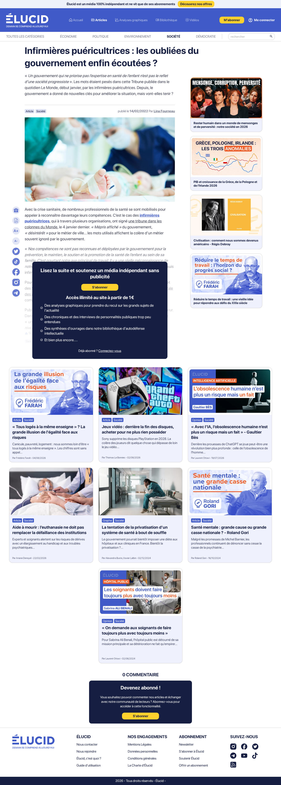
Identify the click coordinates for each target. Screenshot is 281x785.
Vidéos (194, 20)
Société (173, 36)
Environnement (137, 36)
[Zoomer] (15, 231)
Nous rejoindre (86, 751)
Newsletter (186, 744)
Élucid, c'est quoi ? (89, 758)
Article (29, 111)
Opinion (196, 420)
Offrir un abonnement (193, 765)
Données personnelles (143, 751)
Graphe (107, 520)
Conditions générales (142, 758)
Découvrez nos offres (196, 4)
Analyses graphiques (133, 20)
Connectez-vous (109, 351)
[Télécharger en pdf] (15, 221)
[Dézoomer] (15, 241)
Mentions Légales (139, 744)
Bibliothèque (168, 20)
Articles (101, 20)
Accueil (78, 20)
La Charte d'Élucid (140, 765)
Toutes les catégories (25, 36)
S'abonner (140, 716)
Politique (101, 36)
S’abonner (100, 287)
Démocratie (206, 36)
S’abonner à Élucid (191, 751)
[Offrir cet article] (15, 211)
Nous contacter (87, 744)
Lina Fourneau (164, 111)
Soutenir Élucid (189, 758)
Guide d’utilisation (89, 765)
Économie (68, 36)
